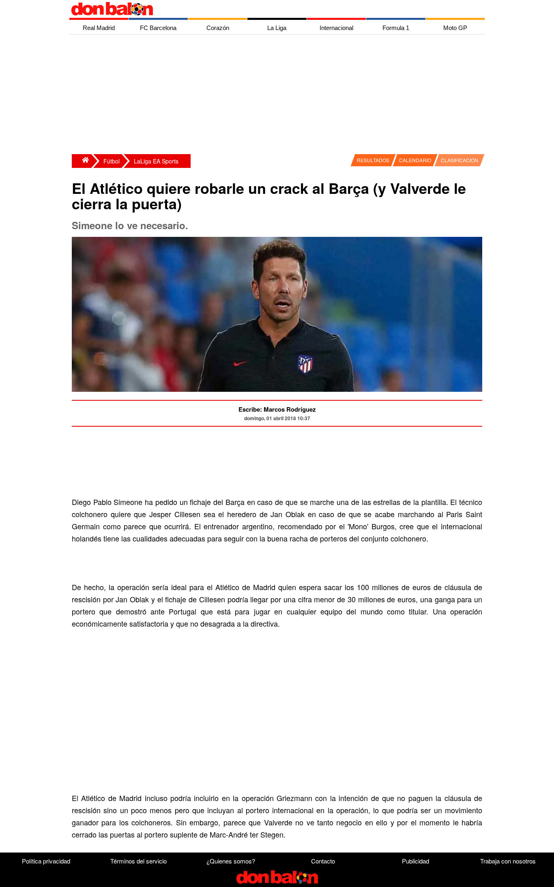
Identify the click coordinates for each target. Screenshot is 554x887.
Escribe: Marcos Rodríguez (277, 409)
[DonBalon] (81, 161)
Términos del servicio (138, 861)
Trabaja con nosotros (508, 861)
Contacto (323, 861)
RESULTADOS (373, 160)
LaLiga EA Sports (156, 161)
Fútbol (111, 161)
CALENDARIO (415, 160)
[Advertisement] (279, 95)
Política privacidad (46, 861)
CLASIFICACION (459, 160)
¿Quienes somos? (230, 861)
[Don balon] (267, 9)
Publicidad (415, 861)
